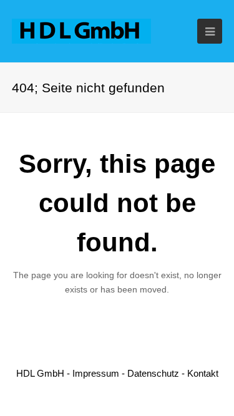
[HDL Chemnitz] (81, 30)
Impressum (95, 373)
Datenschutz (153, 373)
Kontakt (202, 373)
